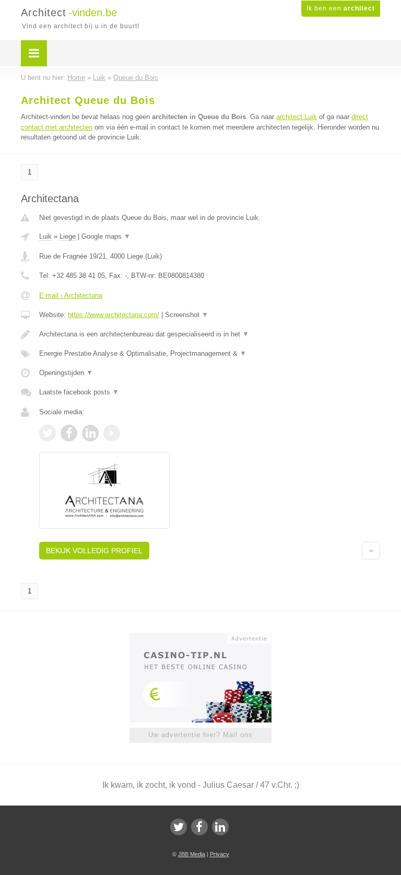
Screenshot (186, 315)
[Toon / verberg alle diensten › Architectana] (209, 353)
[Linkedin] (220, 827)
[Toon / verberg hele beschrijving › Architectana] (209, 334)
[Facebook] (199, 827)
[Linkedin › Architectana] (90, 433)
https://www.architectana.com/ (113, 315)
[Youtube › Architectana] (111, 433)
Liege (68, 236)
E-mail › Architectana (70, 295)
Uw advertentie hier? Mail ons (200, 735)
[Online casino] (207, 637)
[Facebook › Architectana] (69, 433)
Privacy (219, 854)
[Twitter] (178, 827)
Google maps (106, 236)
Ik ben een (340, 8)
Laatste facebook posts (79, 392)
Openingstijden (66, 373)
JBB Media (191, 854)
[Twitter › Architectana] (47, 433)
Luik (45, 236)
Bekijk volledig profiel (94, 550)
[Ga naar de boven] (371, 550)
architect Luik (296, 117)
